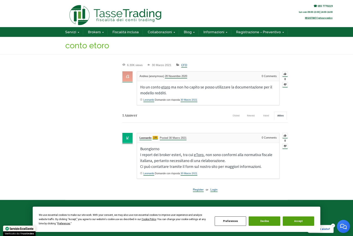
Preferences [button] (63, 223)
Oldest (236, 115)
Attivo (280, 115)
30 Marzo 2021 (189, 99)
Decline (264, 221)
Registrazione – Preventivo (258, 32)
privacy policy (325, 17)
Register (198, 189)
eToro (198, 154)
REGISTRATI (311, 17)
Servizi (70, 32)
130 (155, 137)
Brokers (94, 32)
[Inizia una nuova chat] (343, 226)
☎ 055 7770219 (323, 6)
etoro (165, 87)
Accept (298, 221)
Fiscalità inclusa (126, 32)
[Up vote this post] (285, 74)
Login (214, 189)
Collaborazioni (160, 32)
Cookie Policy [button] (149, 219)
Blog (188, 32)
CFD (184, 65)
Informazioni (213, 32)
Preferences (230, 221)
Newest (251, 115)
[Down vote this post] (285, 84)
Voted (266, 115)
